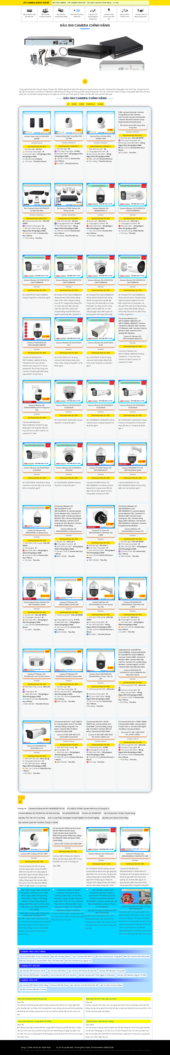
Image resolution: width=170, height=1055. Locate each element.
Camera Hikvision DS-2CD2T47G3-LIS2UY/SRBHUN (69, 281)
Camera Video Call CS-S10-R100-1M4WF (36, 137)
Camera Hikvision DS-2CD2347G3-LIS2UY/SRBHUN (101, 281)
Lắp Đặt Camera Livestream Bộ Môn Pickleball (102, 911)
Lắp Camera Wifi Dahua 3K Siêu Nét (82, 971)
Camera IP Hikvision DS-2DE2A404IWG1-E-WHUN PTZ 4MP (135, 855)
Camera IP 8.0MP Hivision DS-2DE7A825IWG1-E (101, 469)
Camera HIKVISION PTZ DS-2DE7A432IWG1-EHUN (132, 469)
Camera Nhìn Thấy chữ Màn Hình (49, 961)
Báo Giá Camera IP (26, 961)
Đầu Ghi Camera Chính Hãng (85, 25)
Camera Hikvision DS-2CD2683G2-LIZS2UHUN (101, 406)
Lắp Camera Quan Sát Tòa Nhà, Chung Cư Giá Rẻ (38, 822)
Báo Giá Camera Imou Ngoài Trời (78, 961)
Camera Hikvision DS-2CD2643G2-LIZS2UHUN (133, 406)
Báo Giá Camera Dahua (60, 956)
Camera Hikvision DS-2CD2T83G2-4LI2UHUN (37, 469)
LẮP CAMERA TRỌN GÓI (76, 3)
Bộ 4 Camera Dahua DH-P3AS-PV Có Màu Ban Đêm (36, 209)
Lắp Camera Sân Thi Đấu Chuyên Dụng (119, 813)
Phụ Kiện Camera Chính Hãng (99, 3)
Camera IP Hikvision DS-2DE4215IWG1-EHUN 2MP (69, 603)
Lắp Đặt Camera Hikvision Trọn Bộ (32, 989)
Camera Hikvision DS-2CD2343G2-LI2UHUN (69, 469)
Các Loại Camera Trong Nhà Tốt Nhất (34, 1021)
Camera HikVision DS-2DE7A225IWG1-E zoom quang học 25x (101, 604)
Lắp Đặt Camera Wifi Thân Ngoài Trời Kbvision (96, 975)
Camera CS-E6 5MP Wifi (91, 813)
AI (68, 104)
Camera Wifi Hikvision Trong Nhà (112, 971)
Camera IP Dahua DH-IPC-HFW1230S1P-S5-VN (46, 808)
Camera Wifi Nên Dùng (59, 985)
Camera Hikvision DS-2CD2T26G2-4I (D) (101, 344)
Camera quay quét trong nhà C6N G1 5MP (69, 137)
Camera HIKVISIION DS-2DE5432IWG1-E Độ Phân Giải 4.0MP (132, 604)
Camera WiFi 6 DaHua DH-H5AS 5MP (68, 844)
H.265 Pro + (91, 104)
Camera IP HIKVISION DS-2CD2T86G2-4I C (37, 747)
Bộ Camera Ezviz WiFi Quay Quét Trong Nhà (132, 126)
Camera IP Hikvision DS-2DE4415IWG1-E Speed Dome (36, 531)
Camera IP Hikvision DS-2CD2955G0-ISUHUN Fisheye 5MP (69, 675)
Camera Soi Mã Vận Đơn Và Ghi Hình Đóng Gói (136, 907)
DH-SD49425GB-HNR (70, 813)
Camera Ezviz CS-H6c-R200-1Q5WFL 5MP (100, 137)
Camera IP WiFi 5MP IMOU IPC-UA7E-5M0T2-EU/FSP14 (69, 736)
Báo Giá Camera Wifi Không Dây (32, 999)
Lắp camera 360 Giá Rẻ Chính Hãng (33, 985)
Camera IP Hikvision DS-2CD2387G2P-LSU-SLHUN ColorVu (37, 675)
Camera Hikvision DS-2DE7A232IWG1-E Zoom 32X (133, 530)
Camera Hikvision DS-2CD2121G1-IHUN (101, 855)
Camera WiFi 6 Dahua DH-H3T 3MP (34, 854)
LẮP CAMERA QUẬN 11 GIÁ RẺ (36, 2)
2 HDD (81, 104)
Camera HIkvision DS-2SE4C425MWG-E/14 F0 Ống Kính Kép (37, 407)
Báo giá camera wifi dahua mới (137, 956)
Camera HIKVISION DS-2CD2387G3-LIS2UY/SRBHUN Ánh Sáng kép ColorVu (133, 672)
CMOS (74, 104)
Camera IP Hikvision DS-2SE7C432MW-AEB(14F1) (132, 337)
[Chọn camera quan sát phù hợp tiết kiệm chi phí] (147, 14)
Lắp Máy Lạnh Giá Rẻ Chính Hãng (115, 818)
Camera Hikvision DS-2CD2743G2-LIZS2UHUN (69, 406)
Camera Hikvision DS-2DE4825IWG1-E (101, 209)
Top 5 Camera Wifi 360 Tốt (83, 956)
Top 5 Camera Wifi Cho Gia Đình (63, 975)
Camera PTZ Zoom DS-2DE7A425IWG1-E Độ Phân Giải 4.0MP (101, 532)
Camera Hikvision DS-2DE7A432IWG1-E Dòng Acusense (69, 530)
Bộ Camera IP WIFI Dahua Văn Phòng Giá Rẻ (68, 209)
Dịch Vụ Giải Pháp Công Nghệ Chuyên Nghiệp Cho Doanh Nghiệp (73, 818)
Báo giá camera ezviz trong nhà (109, 956)
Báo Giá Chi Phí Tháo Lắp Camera (101, 999)
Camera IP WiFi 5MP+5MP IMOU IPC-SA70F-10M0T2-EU (100, 736)
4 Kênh (100, 104)
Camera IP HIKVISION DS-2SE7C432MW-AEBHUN (37, 344)
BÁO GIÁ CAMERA (59, 3)
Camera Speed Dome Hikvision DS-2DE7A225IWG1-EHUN (37, 603)
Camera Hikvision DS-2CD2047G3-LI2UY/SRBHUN (133, 281)
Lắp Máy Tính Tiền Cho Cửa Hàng (32, 818)
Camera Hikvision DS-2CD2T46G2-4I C (69, 344)
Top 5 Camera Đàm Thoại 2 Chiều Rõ (34, 956)
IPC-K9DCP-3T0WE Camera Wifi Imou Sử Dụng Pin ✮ (88, 808)
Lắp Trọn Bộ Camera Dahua (111, 985)
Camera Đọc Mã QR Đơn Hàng (100, 1021)
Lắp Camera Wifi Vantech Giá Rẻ (32, 971)
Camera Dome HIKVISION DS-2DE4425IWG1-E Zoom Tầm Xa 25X (101, 676)
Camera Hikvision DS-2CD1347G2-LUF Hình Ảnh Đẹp (39, 813)
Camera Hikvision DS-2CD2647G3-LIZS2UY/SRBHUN (133, 209)
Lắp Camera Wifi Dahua (56, 971)
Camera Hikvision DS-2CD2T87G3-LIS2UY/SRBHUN (37, 281)
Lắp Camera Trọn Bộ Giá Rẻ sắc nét (84, 985)
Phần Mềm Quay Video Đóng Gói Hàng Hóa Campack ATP (34, 914)
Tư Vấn (115, 3)
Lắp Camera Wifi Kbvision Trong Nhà (33, 975)
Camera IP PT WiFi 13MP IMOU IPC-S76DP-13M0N (132, 733)
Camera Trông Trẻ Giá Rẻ (68, 910)
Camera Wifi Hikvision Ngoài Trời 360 (131, 975)
